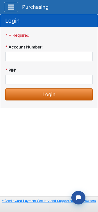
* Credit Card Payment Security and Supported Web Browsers (49, 201)
